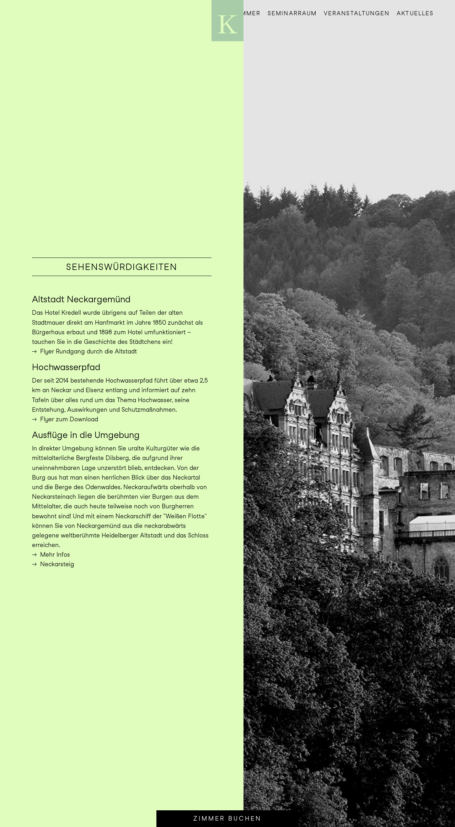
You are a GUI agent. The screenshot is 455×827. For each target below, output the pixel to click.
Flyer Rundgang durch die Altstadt (88, 351)
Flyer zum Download (69, 419)
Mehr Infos (55, 554)
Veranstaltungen (357, 13)
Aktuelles (415, 13)
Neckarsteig (57, 564)
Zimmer (247, 13)
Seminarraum (292, 13)
